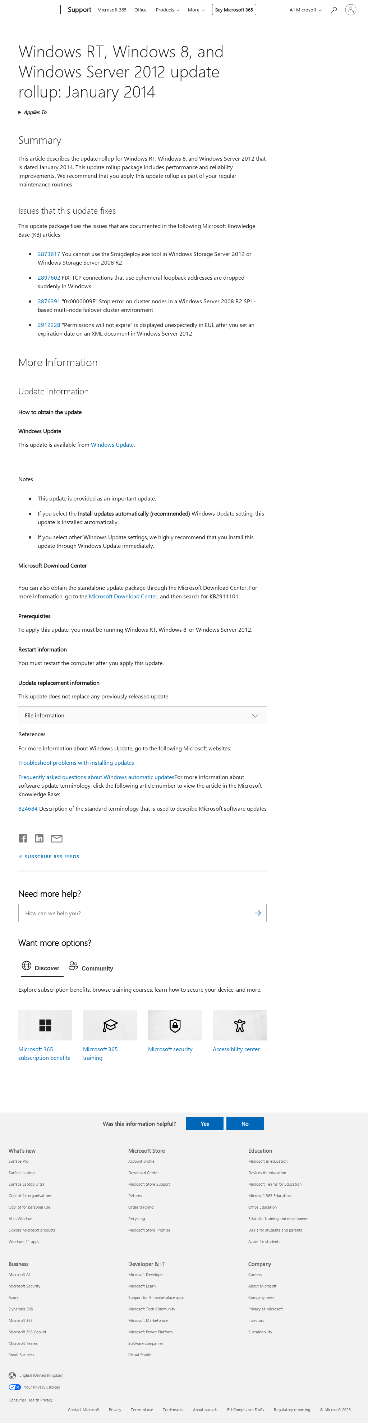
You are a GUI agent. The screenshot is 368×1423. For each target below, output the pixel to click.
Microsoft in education (268, 1161)
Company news (261, 1297)
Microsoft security (170, 1049)
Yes (205, 1123)
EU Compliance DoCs (245, 1409)
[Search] (258, 913)
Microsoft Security (24, 1286)
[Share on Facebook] (23, 836)
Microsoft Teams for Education (275, 1184)
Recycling (136, 1218)
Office (140, 9)
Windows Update (112, 444)
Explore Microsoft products (32, 1230)
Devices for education (267, 1172)
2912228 (49, 324)
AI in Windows (21, 1218)
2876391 (49, 301)
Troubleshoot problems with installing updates (76, 762)
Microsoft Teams (23, 1343)
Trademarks (173, 1409)
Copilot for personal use (29, 1207)
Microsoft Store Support (149, 1184)
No (245, 1123)
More (193, 9)
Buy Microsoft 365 (234, 9)
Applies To (35, 112)
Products (165, 9)
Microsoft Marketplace (148, 1320)
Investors (256, 1320)
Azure (14, 1297)
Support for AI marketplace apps (156, 1297)
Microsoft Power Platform (150, 1331)
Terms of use (142, 1409)
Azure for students (264, 1241)
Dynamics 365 (21, 1308)
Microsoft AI (19, 1274)
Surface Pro (18, 1161)
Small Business (21, 1354)
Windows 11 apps (24, 1241)
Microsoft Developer (146, 1274)
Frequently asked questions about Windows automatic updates (96, 777)
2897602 (49, 277)
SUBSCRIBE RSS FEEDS (52, 856)
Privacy (115, 1409)
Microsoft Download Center (123, 596)
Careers (255, 1274)
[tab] (42, 967)
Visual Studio (139, 1354)
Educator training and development (279, 1218)
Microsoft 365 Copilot (27, 1331)
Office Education (262, 1207)
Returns (135, 1195)
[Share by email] (54, 836)
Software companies (146, 1343)
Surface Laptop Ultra (27, 1184)
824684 (28, 808)
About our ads (205, 1409)
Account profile (141, 1161)
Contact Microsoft (83, 1409)
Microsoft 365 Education (269, 1195)
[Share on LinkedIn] (36, 836)
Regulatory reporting (292, 1409)
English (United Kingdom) (41, 1375)
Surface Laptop (21, 1172)
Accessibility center (236, 1049)
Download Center (143, 1172)
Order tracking (140, 1207)
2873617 (49, 253)
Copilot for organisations (30, 1195)
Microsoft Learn (142, 1286)
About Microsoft (262, 1286)
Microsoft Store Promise (149, 1230)
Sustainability (260, 1331)
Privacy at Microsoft (265, 1308)
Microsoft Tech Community (151, 1308)
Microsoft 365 (111, 9)
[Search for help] (333, 9)
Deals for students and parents (275, 1230)
